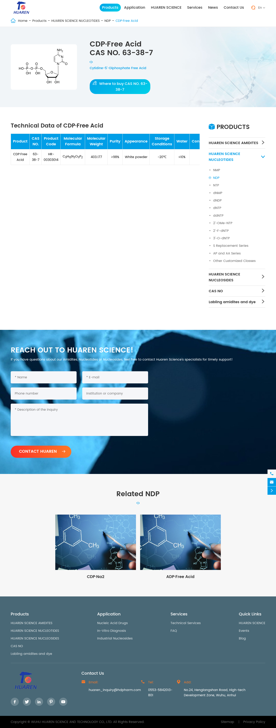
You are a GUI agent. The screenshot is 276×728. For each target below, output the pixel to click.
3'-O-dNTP (221, 238)
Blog (242, 638)
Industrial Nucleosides (115, 638)
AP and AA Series (227, 253)
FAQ (174, 630)
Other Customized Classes (234, 261)
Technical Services (186, 623)
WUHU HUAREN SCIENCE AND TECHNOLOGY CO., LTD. (71, 722)
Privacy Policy (254, 722)
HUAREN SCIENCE (166, 8)
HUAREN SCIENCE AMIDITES (233, 143)
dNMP (217, 193)
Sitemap (227, 722)
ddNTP (218, 215)
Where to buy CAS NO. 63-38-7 (119, 87)
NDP (107, 20)
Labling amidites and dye (232, 302)
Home (22, 20)
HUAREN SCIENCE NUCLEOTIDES (75, 20)
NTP (216, 185)
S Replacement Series (230, 245)
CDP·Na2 (95, 577)
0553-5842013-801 (160, 692)
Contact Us (234, 8)
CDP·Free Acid (127, 20)
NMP (216, 170)
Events (244, 630)
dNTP (217, 208)
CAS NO (216, 291)
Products (110, 8)
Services (194, 8)
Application (134, 8)
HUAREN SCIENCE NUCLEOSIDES (224, 277)
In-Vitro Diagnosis (111, 630)
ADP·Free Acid (180, 577)
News (213, 8)
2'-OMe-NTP (222, 223)
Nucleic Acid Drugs (112, 623)
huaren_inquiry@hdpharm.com (115, 690)
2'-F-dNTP (221, 230)
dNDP (217, 200)
